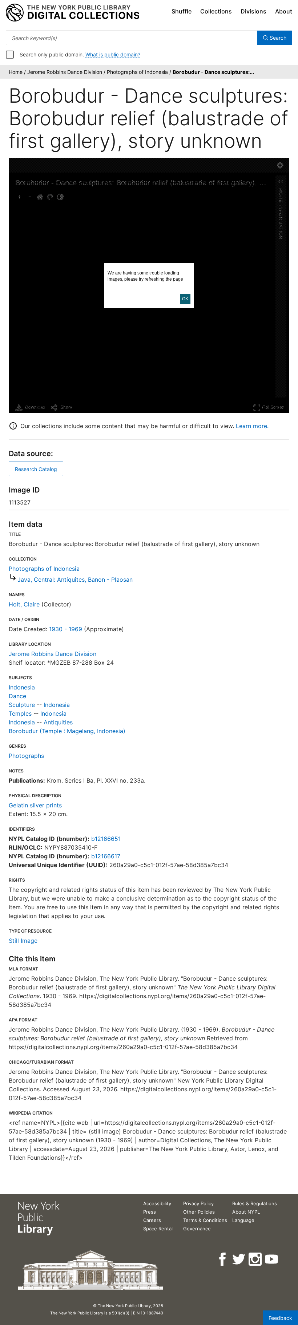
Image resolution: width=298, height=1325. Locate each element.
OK (185, 298)
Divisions (253, 11)
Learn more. (252, 426)
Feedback (280, 1318)
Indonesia (22, 687)
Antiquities (58, 722)
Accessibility (157, 1203)
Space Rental (158, 1228)
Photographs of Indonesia (44, 568)
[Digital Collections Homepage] (72, 13)
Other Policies (199, 1212)
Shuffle (182, 11)
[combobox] (131, 38)
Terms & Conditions (205, 1220)
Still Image (23, 940)
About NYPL (246, 1212)
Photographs (26, 755)
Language (243, 1220)
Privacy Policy (198, 1203)
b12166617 (105, 856)
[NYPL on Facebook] (223, 1259)
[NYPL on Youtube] (272, 1259)
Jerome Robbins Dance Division (52, 653)
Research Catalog (36, 469)
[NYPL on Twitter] (239, 1259)
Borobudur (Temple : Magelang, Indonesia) (67, 731)
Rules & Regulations (254, 1203)
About (283, 11)
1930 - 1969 (65, 629)
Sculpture (22, 704)
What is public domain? (112, 54)
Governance (197, 1228)
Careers (152, 1220)
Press (149, 1212)
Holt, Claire (24, 604)
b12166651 (106, 838)
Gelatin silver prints (35, 805)
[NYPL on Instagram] (256, 1259)
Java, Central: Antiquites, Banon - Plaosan (75, 579)
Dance (17, 696)
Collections (216, 11)
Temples (20, 713)
